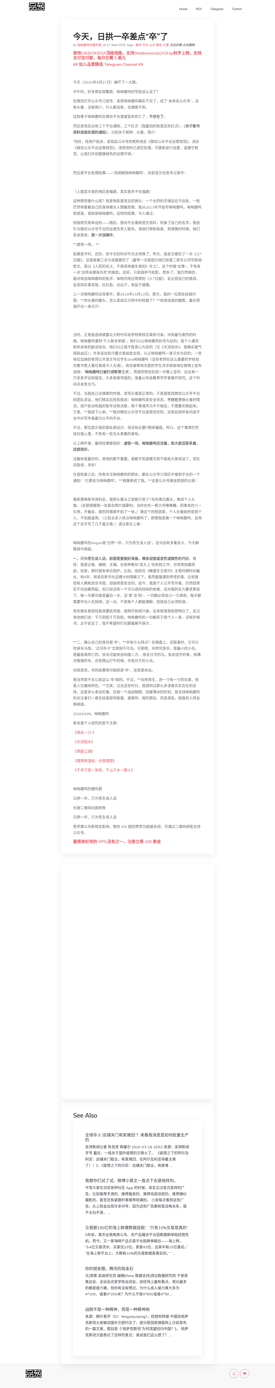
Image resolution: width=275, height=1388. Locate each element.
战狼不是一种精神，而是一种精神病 (117, 1309)
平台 (145, 45)
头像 (166, 45)
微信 (159, 45)
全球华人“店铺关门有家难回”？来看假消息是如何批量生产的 (137, 1137)
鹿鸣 (138, 45)
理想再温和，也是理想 (95, 760)
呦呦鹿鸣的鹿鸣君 (89, 45)
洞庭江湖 (84, 751)
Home (183, 9)
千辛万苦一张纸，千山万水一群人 (104, 770)
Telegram (216, 9)
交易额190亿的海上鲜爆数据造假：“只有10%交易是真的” (136, 1227)
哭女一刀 (84, 732)
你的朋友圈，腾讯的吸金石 (109, 1268)
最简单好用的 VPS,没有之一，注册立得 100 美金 (117, 841)
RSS (199, 9)
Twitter (237, 9)
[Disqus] (137, 930)
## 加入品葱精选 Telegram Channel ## (108, 64)
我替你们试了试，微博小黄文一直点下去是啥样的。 (131, 1180)
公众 (152, 45)
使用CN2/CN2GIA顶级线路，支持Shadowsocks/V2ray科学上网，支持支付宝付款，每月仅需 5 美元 (137, 55)
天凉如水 (84, 742)
